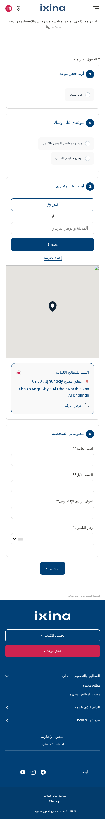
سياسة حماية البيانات (54, 796)
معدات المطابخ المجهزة (85, 694)
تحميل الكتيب (54, 635)
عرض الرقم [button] (73, 405)
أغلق (56, 204)
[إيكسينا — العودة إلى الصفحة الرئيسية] (52, 7)
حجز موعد (54, 651)
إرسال (54, 568)
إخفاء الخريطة (53, 258)
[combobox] (19, 539)
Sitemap (54, 801)
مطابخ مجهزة (91, 685)
